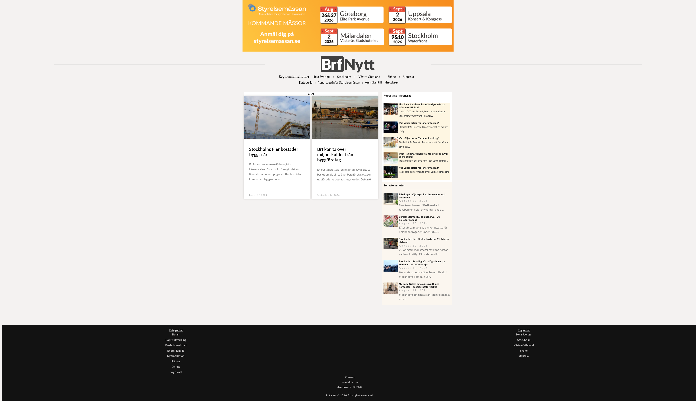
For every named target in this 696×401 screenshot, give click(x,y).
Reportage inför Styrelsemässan (339, 82)
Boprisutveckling (175, 339)
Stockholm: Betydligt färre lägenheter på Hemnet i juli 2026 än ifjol (422, 263)
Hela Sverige (321, 77)
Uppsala (408, 77)
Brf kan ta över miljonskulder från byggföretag (335, 154)
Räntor (175, 361)
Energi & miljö (176, 350)
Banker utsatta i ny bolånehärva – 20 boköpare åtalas (419, 218)
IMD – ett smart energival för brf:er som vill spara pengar (423, 155)
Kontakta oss (350, 382)
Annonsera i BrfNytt (349, 387)
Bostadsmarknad (176, 345)
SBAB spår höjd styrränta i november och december (422, 196)
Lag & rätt (176, 372)
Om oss (350, 377)
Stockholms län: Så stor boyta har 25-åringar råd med (424, 240)
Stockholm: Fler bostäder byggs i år (273, 151)
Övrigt (176, 366)
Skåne (392, 77)
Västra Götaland (369, 77)
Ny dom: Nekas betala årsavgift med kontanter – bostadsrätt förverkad (419, 285)
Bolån (175, 334)
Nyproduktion (176, 355)
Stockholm (344, 77)
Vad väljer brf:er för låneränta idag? (419, 122)
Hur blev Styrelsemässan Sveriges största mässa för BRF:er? (422, 106)
